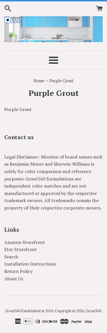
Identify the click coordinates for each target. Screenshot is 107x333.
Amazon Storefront (24, 242)
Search (11, 257)
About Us (13, 279)
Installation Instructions (30, 264)
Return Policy (18, 271)
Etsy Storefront (20, 249)
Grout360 (93, 311)
